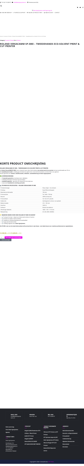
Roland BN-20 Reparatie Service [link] (50, 449)
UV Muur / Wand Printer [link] (31, 433)
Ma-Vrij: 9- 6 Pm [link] (70, 418)
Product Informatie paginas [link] (50, 426)
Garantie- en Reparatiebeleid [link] (70, 433)
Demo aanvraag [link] (10, 427)
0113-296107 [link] (51, 416)
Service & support (20, 12)
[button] (1, 6)
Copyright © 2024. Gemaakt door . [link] (42, 462)
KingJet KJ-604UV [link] (29, 438)
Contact (57, 12)
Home (3, 12)
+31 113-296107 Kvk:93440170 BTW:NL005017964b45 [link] (11, 449)
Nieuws (30, 12)
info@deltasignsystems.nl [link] (11, 449)
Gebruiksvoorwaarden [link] (68, 430)
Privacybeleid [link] (66, 436)
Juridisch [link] (65, 426)
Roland (18, 40)
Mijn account (49, 12)
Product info (38, 12)
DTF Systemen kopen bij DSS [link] (50, 437)
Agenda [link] (8, 432)
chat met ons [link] (33, 416)
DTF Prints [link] (51, 462)
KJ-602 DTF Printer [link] (29, 436)
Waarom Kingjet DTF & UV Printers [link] (50, 444)
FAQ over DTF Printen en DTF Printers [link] (51, 433)
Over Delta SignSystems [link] (12, 429)
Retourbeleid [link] (66, 444)
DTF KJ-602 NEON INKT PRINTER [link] (32, 444)
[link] (27, 426)
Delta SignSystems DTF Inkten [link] (51, 440)
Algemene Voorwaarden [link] (69, 441)
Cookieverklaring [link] (67, 438)
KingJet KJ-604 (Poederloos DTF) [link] (32, 430)
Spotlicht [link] (27, 426)
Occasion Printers (8, 36)
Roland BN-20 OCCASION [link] (31, 441)
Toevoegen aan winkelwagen (13, 237)
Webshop (9, 12)
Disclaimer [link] (65, 447)
